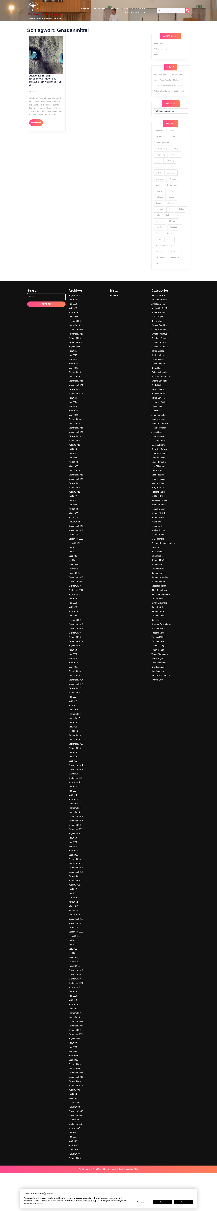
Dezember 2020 (76, 577)
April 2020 (73, 611)
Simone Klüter (157, 599)
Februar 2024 (75, 419)
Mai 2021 (73, 556)
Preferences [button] (39, 1203)
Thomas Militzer (158, 637)
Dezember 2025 (76, 330)
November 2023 (76, 432)
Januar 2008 (74, 1107)
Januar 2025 (74, 376)
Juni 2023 (73, 453)
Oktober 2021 (75, 535)
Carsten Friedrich (159, 325)
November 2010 (76, 974)
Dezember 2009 (76, 1021)
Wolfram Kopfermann (160, 675)
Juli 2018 (73, 650)
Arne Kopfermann (159, 312)
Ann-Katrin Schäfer (159, 308)
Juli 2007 (73, 1132)
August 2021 (74, 543)
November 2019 (76, 628)
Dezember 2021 (76, 526)
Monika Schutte (158, 530)
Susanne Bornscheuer (161, 624)
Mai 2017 (73, 701)
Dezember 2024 (76, 381)
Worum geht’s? (100, 9)
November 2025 (76, 334)
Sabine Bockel (158, 569)
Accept (183, 1202)
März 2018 (73, 667)
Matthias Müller (158, 492)
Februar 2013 (75, 859)
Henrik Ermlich (158, 398)
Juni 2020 (73, 603)
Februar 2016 (75, 735)
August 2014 (74, 782)
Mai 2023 (73, 458)
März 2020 (73, 616)
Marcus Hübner (158, 483)
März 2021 (73, 564)
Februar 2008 (75, 1103)
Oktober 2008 (75, 1081)
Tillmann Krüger (158, 646)
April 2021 (73, 560)
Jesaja (171, 197)
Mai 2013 (73, 846)
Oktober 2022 (75, 483)
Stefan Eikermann (159, 603)
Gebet (158, 173)
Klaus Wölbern (158, 445)
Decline (162, 1202)
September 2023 (76, 441)
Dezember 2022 (76, 475)
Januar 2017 (74, 718)
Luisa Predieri (157, 475)
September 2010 (76, 983)
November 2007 (76, 1115)
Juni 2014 (73, 791)
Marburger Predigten (45, 14)
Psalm (158, 239)
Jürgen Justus (157, 436)
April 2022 (73, 509)
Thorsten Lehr (157, 641)
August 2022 (74, 492)
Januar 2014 (74, 812)
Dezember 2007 (76, 1111)
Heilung (159, 191)
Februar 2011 (74, 962)
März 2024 (73, 415)
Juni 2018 (73, 654)
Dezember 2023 (76, 428)
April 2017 (73, 705)
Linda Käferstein (158, 458)
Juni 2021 (73, 552)
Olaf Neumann (157, 539)
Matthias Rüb (157, 496)
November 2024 (76, 385)
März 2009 (73, 1060)
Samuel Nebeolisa (159, 577)
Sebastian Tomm (158, 586)
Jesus (158, 203)
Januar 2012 (74, 915)
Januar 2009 (74, 1068)
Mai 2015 (73, 761)
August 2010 (74, 987)
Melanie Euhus (158, 505)
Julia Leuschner (158, 428)
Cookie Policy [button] (91, 1201)
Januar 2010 (74, 1017)
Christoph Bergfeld (159, 338)
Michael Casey (158, 509)
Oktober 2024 (75, 389)
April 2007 (73, 1145)
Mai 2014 (73, 795)
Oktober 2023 (75, 436)
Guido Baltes (157, 385)
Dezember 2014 (76, 765)
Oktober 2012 (75, 876)
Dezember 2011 (76, 919)
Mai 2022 (73, 505)
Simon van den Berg (160, 594)
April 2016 (73, 731)
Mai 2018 (73, 658)
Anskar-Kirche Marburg (135, 13)
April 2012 (73, 902)
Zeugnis (159, 263)
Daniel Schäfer (158, 364)
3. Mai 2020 (37, 91)
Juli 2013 (73, 838)
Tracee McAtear (158, 663)
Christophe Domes (159, 347)
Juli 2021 (73, 547)
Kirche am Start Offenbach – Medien (168, 85)
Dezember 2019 (76, 624)
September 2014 (76, 778)
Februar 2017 (75, 714)
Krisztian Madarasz (160, 453)
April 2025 (73, 364)
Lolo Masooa (157, 470)
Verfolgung (160, 251)
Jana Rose (156, 411)
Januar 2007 (74, 1154)
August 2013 (74, 833)
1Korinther (160, 131)
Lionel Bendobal (158, 462)
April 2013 (73, 851)
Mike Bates (156, 522)
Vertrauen (160, 257)
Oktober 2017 (75, 688)
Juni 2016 (73, 722)
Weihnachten (175, 257)
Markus (180, 215)
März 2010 (73, 1009)
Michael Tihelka (158, 517)
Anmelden (114, 295)
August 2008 (74, 1090)
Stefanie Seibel (158, 607)
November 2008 (76, 1077)
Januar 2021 (74, 573)
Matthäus (159, 221)
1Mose (173, 131)
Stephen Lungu (158, 616)
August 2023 (74, 445)
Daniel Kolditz (157, 355)
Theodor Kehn (157, 633)
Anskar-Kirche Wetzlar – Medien (166, 80)
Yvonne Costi (157, 680)
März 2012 (73, 906)
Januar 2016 (74, 740)
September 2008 (76, 1085)
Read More (37, 123)
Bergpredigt (160, 155)
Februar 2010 (75, 1013)
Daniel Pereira (157, 359)
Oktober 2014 (75, 774)
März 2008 (73, 1098)
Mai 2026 (73, 308)
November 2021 (76, 530)
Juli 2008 (73, 1094)
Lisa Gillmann (157, 466)
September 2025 (76, 342)
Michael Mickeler (159, 513)
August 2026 (74, 295)
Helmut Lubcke (158, 394)
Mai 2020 (73, 607)
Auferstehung (161, 149)
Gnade (158, 185)
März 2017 (73, 710)
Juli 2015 (73, 752)
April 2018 (73, 663)
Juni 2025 (73, 355)
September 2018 (76, 641)
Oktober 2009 (75, 1030)
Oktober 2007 (75, 1120)
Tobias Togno (157, 658)
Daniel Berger (157, 351)
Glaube (173, 179)
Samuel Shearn (158, 582)
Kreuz (171, 209)
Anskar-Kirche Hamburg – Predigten (168, 74)
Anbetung (171, 137)
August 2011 (74, 936)
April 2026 (73, 312)
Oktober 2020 (75, 586)
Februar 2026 (75, 321)
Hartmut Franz (157, 389)
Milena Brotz (157, 526)
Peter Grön (156, 547)
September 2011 (76, 932)
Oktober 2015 (75, 748)
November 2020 (76, 582)
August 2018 (74, 646)
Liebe (158, 215)
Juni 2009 (73, 1047)
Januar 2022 (74, 522)
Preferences (141, 1202)
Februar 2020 (75, 620)
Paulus (158, 233)
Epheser (159, 167)
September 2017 (76, 693)
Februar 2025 (75, 372)
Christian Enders (158, 330)
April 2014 (73, 799)
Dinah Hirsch (157, 368)
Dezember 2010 (76, 970)
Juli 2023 (73, 449)
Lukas (168, 215)
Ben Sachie (156, 321)
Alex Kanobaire (158, 295)
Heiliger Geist (172, 185)
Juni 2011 (73, 945)
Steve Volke (156, 620)
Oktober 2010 (75, 979)
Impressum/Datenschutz (135, 9)
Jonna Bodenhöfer (159, 423)
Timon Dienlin (157, 650)
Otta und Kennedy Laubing (163, 543)
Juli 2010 (73, 992)
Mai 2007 (73, 1141)
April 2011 (73, 953)
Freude (171, 167)
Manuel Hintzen (158, 479)
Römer (169, 239)
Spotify (156, 54)
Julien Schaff (157, 432)
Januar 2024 (74, 423)
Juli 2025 (73, 351)
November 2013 (76, 821)
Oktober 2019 (75, 633)
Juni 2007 (73, 1137)
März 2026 (73, 317)
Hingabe (171, 191)
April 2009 (73, 1056)
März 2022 (73, 513)
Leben (181, 209)
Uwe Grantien (157, 671)
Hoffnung (159, 197)
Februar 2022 (75, 517)
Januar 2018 (74, 675)
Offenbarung (175, 227)
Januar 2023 (74, 470)
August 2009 (74, 1039)
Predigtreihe (172, 233)
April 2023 (73, 462)
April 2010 (73, 1004)
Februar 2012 (75, 910)
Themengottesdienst (164, 245)
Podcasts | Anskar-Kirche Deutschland (169, 91)
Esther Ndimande (159, 372)
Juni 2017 (73, 697)
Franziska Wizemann (160, 376)
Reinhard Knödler (159, 560)
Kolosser (159, 209)
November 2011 (76, 923)
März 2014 (73, 804)
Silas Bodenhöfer (159, 590)
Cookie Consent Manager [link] (32, 1193)
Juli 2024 (73, 398)
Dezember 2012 (76, 868)
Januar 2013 (74, 863)
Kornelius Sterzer (159, 449)
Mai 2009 (73, 1051)
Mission (172, 221)
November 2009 (76, 1026)
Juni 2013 (73, 842)
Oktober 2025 (75, 338)
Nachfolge (160, 227)
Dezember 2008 (76, 1073)
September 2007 (76, 1124)
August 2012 (74, 885)
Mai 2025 (73, 359)
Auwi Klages (157, 317)
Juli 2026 (73, 300)
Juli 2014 (73, 787)
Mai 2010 (73, 1000)
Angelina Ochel (158, 304)
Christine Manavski (160, 334)
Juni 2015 (73, 757)
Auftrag (175, 149)
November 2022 (76, 479)
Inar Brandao (157, 406)
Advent (158, 137)
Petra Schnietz (158, 552)
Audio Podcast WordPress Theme (94, 1169)
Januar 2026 (74, 325)
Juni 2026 (73, 304)
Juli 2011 (73, 940)
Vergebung (174, 251)
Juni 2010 (73, 996)
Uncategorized (158, 667)
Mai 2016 (73, 727)
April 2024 (73, 411)
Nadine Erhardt (158, 535)
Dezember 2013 (76, 816)
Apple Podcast (159, 43)
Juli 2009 (73, 1043)
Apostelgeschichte (163, 143)
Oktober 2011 (74, 927)
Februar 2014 (75, 808)
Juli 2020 (73, 599)
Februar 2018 (75, 671)
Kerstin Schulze (158, 441)
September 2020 (76, 590)
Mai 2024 (73, 406)
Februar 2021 (75, 569)
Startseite (83, 9)
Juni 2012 (73, 893)
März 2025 (73, 368)
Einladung (170, 161)
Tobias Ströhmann (159, 654)
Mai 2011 (73, 949)
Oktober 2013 (75, 825)
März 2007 (73, 1150)
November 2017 (76, 684)
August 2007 (74, 1128)
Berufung (174, 155)
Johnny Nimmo (158, 419)
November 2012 (76, 872)
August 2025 (74, 347)
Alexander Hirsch (159, 300)
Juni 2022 (73, 500)
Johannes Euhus (159, 415)
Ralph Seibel (157, 556)
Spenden (115, 9)
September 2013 (76, 829)
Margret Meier (157, 488)
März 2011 (73, 957)
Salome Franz (157, 573)
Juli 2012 (73, 889)
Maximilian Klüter (159, 500)
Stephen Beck (157, 611)
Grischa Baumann (159, 381)
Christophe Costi (158, 342)
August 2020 (74, 594)
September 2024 (76, 394)
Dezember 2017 (76, 680)
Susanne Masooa (159, 628)
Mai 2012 (73, 898)
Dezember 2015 (76, 744)
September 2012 (76, 880)
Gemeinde (160, 179)
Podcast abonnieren (162, 49)
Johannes (170, 203)
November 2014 (76, 769)
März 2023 (73, 466)
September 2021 (76, 539)
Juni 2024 (73, 402)
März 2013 (73, 855)
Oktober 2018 (75, 637)
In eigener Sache (159, 402)
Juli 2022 (73, 496)
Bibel (158, 161)
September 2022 (76, 488)
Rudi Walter (156, 564)
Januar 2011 (74, 966)
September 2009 (76, 1034)
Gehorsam (171, 173)
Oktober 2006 (75, 1158)
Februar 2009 (75, 1064)
